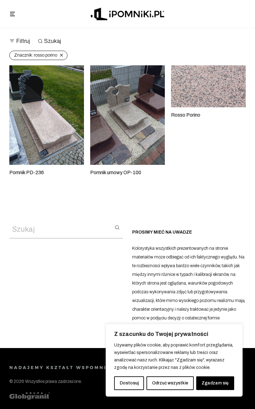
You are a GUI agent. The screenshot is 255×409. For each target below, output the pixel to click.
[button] (117, 227)
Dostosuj (129, 383)
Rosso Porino (185, 115)
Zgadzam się (215, 383)
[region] (174, 360)
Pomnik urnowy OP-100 (115, 172)
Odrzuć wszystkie (170, 383)
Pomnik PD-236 (26, 172)
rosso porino (35, 55)
